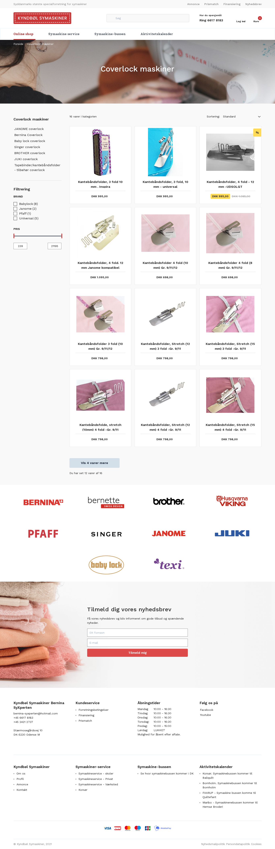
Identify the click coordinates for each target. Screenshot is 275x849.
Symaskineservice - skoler (96, 773)
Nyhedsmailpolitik (213, 844)
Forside (18, 44)
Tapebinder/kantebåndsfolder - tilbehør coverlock (37, 167)
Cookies (256, 844)
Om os (21, 773)
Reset (56, 196)
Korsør (83, 789)
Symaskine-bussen (110, 34)
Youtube (205, 714)
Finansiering (232, 4)
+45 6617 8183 (23, 717)
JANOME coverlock (29, 129)
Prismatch (211, 4)
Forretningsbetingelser (94, 709)
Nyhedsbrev (253, 4)
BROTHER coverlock (29, 153)
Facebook (206, 709)
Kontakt (22, 789)
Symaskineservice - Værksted (98, 784)
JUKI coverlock (26, 159)
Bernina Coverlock (28, 135)
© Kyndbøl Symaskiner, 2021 (32, 844)
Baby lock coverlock (29, 141)
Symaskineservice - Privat (96, 778)
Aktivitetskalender (157, 34)
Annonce (193, 4)
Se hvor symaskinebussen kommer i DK (167, 773)
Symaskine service (64, 34)
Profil (20, 778)
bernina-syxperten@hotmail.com (35, 713)
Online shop (23, 34)
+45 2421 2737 (23, 721)
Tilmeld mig (137, 653)
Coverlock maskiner (40, 44)
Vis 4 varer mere (94, 463)
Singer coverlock (27, 147)
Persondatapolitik (238, 844)
